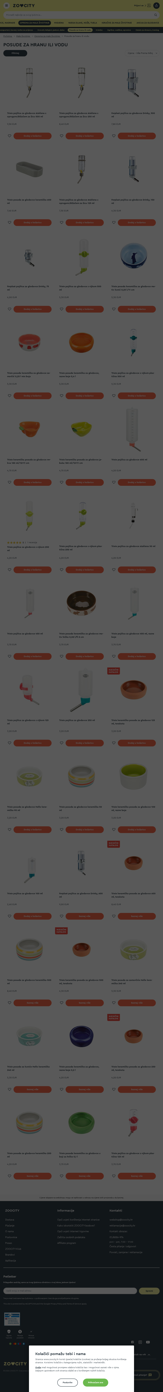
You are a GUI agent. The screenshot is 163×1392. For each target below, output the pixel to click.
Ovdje (38, 1367)
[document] (82, 1370)
